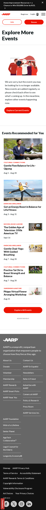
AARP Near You (10, 397)
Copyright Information (13, 483)
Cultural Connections (14, 162)
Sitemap (6, 468)
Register (24, 14)
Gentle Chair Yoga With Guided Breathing (13, 251)
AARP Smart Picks (11, 391)
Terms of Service (10, 473)
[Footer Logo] (23, 340)
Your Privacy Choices (24, 493)
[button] (43, 14)
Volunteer (7, 372)
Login (32, 14)
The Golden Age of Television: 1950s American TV (14, 230)
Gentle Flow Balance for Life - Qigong (20, 167)
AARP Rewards (9, 385)
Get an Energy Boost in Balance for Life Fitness (22, 208)
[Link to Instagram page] (21, 504)
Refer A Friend (29, 379)
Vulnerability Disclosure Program (17, 488)
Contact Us (28, 360)
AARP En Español (30, 366)
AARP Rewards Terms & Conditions (18, 478)
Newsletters (28, 372)
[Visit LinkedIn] (29, 504)
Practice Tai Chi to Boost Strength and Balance (14, 273)
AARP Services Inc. (31, 413)
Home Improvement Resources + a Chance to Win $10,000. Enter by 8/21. (19, 4)
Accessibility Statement (30, 473)
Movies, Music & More (13, 224)
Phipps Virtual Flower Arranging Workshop (15, 293)
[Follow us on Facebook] (6, 504)
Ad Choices (8, 493)
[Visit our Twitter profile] (14, 504)
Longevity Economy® (12, 456)
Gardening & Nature (13, 288)
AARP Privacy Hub (21, 468)
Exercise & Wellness (12, 204)
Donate (6, 366)
